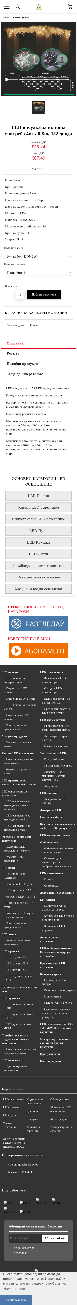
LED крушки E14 (17, 963)
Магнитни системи (56, 746)
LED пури (8, 867)
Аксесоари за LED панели (16, 717)
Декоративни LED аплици (55, 801)
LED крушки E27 (17, 957)
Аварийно (50, 786)
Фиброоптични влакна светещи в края (57, 850)
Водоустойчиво (54, 759)
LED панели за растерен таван (14, 680)
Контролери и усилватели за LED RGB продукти (57, 826)
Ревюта (13, 353)
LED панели (10, 672)
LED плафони (11, 1060)
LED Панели (38, 496)
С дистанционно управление (15, 1068)
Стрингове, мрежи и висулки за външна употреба (56, 1013)
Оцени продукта (15, 325)
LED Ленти (38, 554)
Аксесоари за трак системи (55, 738)
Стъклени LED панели (20, 698)
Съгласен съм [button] (16, 1299)
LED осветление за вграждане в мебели (17, 817)
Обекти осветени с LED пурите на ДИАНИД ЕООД (14, 1142)
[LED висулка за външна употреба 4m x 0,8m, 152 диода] (38, 95)
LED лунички (11, 998)
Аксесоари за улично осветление (18, 761)
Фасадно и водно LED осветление (16, 838)
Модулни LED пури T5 (21, 896)
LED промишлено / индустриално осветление (19, 782)
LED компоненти (51, 873)
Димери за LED (50, 810)
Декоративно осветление (57, 892)
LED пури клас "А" (18, 890)
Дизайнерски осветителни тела (38, 565)
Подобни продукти (22, 364)
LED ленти (9, 934)
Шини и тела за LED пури (18, 904)
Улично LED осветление (38, 507)
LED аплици (48, 793)
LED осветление (13, 1099)
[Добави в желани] (67, 284)
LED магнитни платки (55, 835)
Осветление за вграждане (38, 577)
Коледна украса (21, 18)
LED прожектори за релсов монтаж (56, 700)
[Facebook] (7, 1180)
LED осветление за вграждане (14, 793)
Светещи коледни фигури (54, 982)
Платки (49, 879)
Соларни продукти (14, 736)
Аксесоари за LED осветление (52, 939)
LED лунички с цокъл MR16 (19, 1026)
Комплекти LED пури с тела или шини (20, 915)
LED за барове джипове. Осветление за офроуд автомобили (56, 952)
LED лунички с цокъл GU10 (19, 1006)
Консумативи (52, 996)
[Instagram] (16, 1180)
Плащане (32, 1119)
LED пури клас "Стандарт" (14, 875)
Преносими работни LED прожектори (56, 710)
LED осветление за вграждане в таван (17, 827)
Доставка (32, 1111)
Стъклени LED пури (19, 884)
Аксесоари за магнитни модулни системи (20, 1051)
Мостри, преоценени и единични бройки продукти (55, 1043)
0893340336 (27, 1172)
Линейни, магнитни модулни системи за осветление (15, 1039)
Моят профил (59, 1119)
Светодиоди (51, 885)
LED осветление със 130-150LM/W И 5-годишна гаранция (56, 1028)
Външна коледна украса (59, 990)
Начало (6, 18)
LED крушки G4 (16, 969)
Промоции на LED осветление (52, 965)
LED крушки (10, 951)
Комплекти (47, 899)
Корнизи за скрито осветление (17, 942)
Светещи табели (51, 817)
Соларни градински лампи (17, 744)
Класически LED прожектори (54, 680)
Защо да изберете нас (25, 374)
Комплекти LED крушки (53, 928)
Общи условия (59, 1099)
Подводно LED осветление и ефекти (17, 848)
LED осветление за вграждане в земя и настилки (17, 805)
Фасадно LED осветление (13, 858)
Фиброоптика (49, 842)
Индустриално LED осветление (38, 519)
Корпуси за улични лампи (17, 771)
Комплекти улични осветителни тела (55, 907)
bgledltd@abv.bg (28, 1164)
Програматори (50, 1054)
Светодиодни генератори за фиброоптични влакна (56, 862)
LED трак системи (52, 720)
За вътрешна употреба (58, 765)
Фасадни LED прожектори (52, 690)
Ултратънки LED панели (15, 690)
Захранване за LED (53, 753)
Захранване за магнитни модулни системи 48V (54, 775)
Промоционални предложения (15, 727)
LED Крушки (38, 542)
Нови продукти (50, 1061)
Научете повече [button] (16, 1288)
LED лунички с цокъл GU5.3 (19, 1016)
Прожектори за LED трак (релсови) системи (57, 727)
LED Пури (38, 531)
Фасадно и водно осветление (38, 589)
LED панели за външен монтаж (20, 707)
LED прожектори (51, 672)
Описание (15, 343)
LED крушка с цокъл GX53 (18, 978)
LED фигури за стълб (58, 1002)
